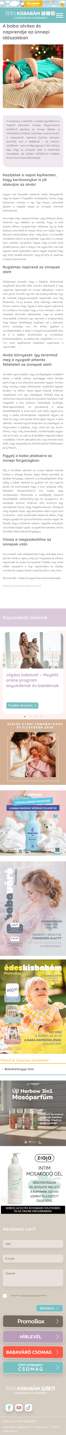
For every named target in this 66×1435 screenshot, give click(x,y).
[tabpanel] (33, 673)
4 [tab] (41, 716)
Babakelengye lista (19, 1069)
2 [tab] (30, 716)
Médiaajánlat (10, 1431)
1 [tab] (25, 716)
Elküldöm (47, 1308)
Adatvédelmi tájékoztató (16, 1427)
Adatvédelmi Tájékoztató (30, 1295)
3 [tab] (36, 716)
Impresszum (41, 1427)
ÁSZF (54, 1427)
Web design (9, 1421)
